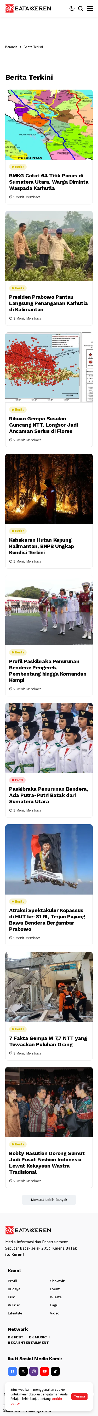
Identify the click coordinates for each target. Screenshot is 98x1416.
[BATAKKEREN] (31, 8)
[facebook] (12, 1371)
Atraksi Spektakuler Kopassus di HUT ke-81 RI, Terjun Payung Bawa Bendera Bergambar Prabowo (47, 919)
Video (55, 1313)
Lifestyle (15, 1313)
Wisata (55, 1297)
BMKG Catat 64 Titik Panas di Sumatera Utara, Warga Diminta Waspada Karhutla (48, 181)
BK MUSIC (38, 1337)
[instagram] (33, 1371)
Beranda (11, 47)
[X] (23, 1371)
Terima (79, 1396)
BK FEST (15, 1337)
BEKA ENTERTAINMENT (28, 1342)
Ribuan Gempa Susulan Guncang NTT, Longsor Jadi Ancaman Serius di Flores (43, 424)
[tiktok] (55, 1371)
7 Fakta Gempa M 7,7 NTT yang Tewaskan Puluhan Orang (48, 1041)
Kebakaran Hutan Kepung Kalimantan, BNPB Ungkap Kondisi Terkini (41, 546)
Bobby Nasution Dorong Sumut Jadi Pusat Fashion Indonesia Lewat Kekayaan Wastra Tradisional (46, 1162)
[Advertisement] (69, 46)
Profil (12, 1281)
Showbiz (57, 1281)
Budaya (14, 1289)
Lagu (54, 1305)
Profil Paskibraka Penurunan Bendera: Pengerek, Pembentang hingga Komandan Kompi (48, 670)
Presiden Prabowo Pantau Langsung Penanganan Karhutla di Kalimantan (48, 303)
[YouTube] (44, 1371)
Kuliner (14, 1305)
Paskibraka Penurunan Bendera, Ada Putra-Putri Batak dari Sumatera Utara (48, 795)
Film (11, 1297)
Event (55, 1289)
